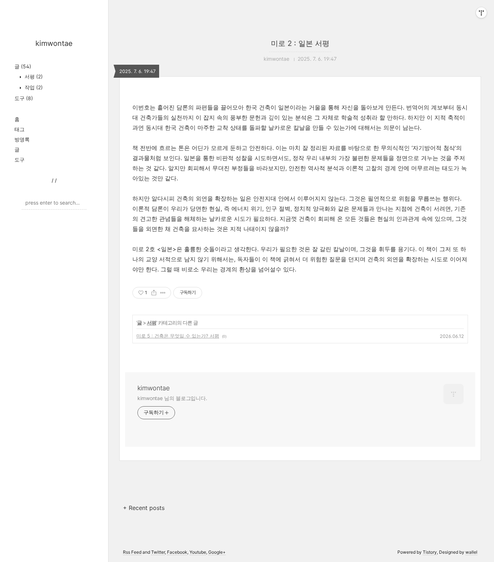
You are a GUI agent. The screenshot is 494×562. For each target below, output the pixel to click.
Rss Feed (132, 552)
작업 (33, 87)
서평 (33, 76)
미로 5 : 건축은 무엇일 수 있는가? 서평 (177, 336)
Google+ (217, 552)
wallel (471, 552)
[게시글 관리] (162, 292)
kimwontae (54, 43)
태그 (19, 129)
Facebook (177, 552)
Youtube (197, 552)
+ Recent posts (144, 507)
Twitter (158, 552)
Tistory (430, 552)
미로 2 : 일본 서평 (300, 43)
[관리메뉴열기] (481, 12)
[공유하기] (153, 292)
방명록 (22, 139)
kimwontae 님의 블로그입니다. (172, 398)
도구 (23, 98)
